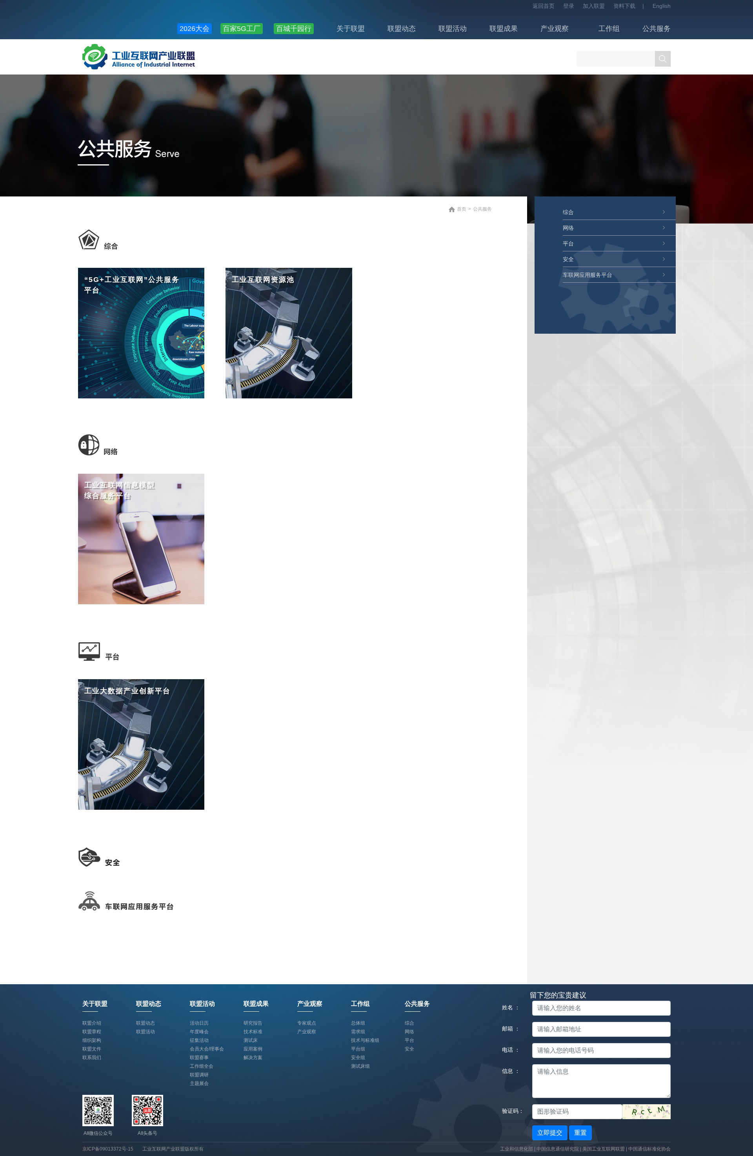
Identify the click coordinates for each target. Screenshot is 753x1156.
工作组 (609, 29)
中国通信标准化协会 (649, 1149)
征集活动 (199, 1040)
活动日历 (199, 1023)
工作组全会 (201, 1066)
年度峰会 (199, 1031)
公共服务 (656, 29)
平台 (568, 243)
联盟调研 (199, 1075)
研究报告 (253, 1023)
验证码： (513, 1111)
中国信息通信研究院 (558, 1149)
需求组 (358, 1031)
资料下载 (624, 6)
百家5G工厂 (241, 29)
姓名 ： (511, 1007)
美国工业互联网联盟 (603, 1149)
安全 (568, 259)
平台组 (358, 1049)
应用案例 (253, 1049)
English (662, 6)
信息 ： (511, 1071)
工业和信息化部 (516, 1149)
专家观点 (306, 1023)
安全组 (358, 1057)
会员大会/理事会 (207, 1049)
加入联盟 (594, 6)
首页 (461, 209)
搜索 (663, 59)
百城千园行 (293, 29)
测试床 (251, 1040)
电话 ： (511, 1050)
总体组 (358, 1023)
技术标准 (253, 1031)
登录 (568, 6)
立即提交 (549, 1132)
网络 (568, 228)
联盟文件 (91, 1049)
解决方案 (253, 1057)
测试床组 (360, 1066)
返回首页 (544, 6)
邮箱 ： (511, 1028)
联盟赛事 (199, 1057)
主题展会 (199, 1083)
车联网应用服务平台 (587, 275)
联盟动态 (401, 29)
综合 (568, 212)
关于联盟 (350, 29)
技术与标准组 (365, 1040)
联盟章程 (91, 1031)
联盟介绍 (91, 1023)
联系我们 (91, 1057)
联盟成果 (503, 29)
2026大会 (194, 29)
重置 (580, 1132)
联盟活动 (452, 29)
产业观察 (554, 29)
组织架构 (91, 1040)
